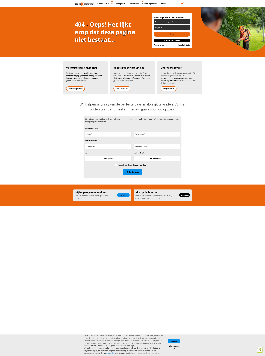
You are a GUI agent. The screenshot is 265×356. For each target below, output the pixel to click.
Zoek (172, 34)
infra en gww (71, 78)
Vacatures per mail (161, 45)
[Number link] (187, 3)
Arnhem (137, 75)
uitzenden (168, 78)
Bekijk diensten (168, 89)
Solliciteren (134, 172)
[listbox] (172, 27)
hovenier (98, 75)
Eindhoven (117, 78)
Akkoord (174, 341)
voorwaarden (140, 165)
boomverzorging (72, 75)
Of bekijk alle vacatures (172, 40)
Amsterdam (128, 75)
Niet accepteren (174, 347)
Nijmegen (126, 78)
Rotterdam (137, 78)
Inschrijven (123, 195)
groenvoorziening (87, 75)
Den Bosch (145, 75)
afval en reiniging (90, 73)
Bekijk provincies (122, 89)
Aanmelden (185, 195)
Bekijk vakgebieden (76, 89)
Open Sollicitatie (183, 45)
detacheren (178, 78)
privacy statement (151, 353)
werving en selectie (170, 80)
